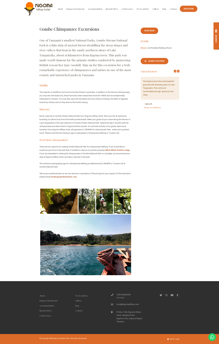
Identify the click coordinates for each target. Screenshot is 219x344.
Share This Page (156, 61)
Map (164, 9)
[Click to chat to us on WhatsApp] (212, 337)
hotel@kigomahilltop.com (128, 304)
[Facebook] (177, 295)
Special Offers (112, 9)
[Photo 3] (104, 201)
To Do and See (142, 9)
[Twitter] (161, 295)
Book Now (189, 9)
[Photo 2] (87, 201)
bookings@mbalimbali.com (64, 177)
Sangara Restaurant (75, 9)
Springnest (82, 338)
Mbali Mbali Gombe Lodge (117, 150)
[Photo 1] (59, 201)
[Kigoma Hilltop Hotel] (38, 8)
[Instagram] (166, 295)
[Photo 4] (122, 201)
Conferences (127, 9)
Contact (173, 9)
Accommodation (95, 9)
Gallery (156, 9)
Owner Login (174, 339)
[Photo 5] (85, 245)
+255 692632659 (124, 294)
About (60, 9)
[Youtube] (172, 295)
